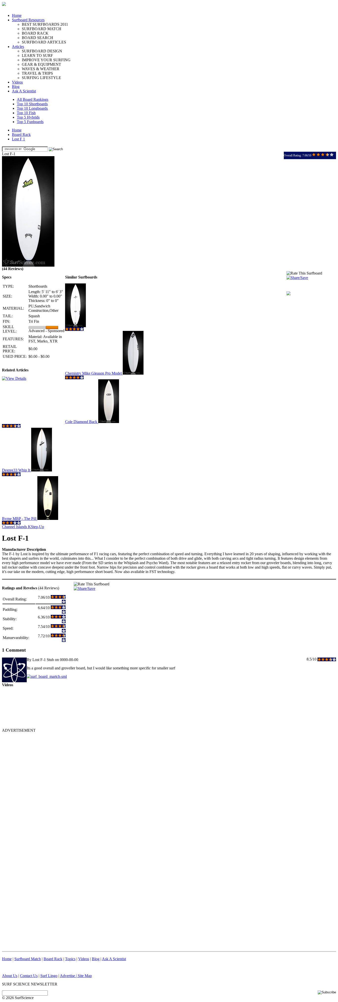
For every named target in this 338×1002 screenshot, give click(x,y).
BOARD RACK (35, 33)
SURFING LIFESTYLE (41, 78)
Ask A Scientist (24, 91)
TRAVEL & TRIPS (37, 73)
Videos (17, 82)
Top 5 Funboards (30, 122)
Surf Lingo (48, 976)
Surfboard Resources (28, 20)
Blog (16, 87)
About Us (9, 976)
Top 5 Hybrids (28, 117)
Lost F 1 (18, 139)
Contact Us (29, 976)
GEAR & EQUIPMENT (41, 64)
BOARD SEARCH (37, 38)
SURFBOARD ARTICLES (44, 42)
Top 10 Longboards (32, 108)
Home (17, 15)
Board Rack (21, 134)
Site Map (85, 976)
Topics (70, 959)
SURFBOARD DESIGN (42, 51)
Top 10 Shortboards (32, 104)
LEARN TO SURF (37, 55)
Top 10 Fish (26, 113)
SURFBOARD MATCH (41, 29)
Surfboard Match (27, 959)
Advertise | (69, 976)
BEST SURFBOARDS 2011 (45, 24)
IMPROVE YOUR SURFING (46, 60)
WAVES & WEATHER (40, 69)
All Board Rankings (32, 99)
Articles (18, 46)
